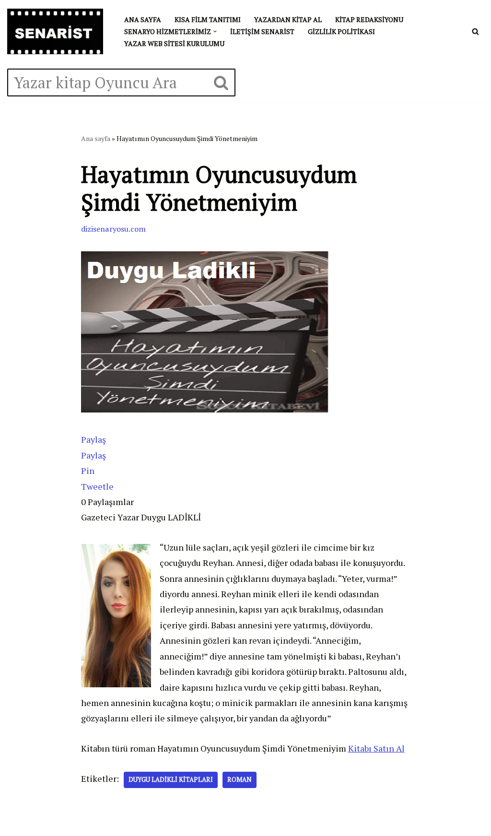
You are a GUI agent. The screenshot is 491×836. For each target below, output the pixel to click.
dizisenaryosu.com (113, 229)
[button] (215, 31)
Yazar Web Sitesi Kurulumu (174, 43)
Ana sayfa (142, 19)
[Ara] (475, 31)
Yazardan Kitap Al (288, 19)
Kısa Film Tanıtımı (208, 19)
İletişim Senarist (262, 31)
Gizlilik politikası (341, 31)
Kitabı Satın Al (376, 748)
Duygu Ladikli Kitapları (171, 779)
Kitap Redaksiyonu (369, 19)
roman (239, 779)
